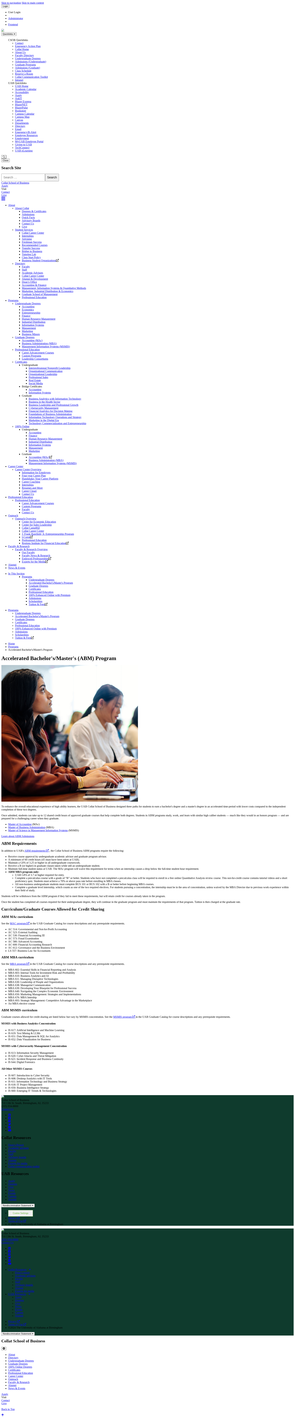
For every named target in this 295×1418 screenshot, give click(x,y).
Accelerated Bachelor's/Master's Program (51, 582)
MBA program (20, 963)
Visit (3, 188)
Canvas (19, 119)
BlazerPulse (21, 107)
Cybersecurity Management (43, 408)
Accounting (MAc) (32, 340)
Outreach (13, 515)
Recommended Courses (34, 245)
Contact (19, 43)
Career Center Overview (28, 469)
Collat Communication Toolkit (31, 76)
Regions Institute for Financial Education (44, 543)
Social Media (36, 383)
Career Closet (29, 491)
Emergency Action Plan (28, 46)
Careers (12, 1196)
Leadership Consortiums (35, 358)
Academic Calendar (25, 89)
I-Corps (26, 537)
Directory (20, 126)
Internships (28, 235)
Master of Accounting (20, 824)
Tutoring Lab (29, 254)
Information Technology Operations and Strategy (55, 417)
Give (4, 195)
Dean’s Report (16, 1144)
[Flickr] (9, 1127)
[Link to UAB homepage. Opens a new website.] (2, 1096)
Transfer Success (31, 248)
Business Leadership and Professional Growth (53, 404)
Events (12, 1193)
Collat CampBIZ (31, 527)
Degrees (12, 1184)
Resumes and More (32, 487)
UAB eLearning (24, 150)
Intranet (19, 80)
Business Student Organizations (39, 260)
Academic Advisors (32, 272)
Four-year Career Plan (34, 475)
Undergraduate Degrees (28, 58)
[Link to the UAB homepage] (2, 30)
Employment (22, 138)
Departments (22, 123)
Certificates (21, 361)
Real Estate (35, 380)
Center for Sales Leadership (37, 524)
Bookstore (20, 110)
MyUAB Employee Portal (29, 141)
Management (29, 328)
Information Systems (33, 325)
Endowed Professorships (35, 558)
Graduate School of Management (40, 294)
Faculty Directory (24, 55)
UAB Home (21, 86)
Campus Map (22, 116)
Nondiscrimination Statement (17, 1205)
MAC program (20, 923)
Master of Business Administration (26, 827)
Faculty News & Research (36, 555)
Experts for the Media (33, 561)
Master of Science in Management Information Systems (38, 830)
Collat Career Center (33, 232)
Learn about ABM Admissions (17, 836)
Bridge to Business (32, 251)
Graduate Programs (25, 64)
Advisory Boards (31, 220)
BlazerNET (21, 104)
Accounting (28, 306)
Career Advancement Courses (38, 352)
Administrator (15, 18)
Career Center (15, 466)
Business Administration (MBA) (39, 343)
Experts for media (17, 1163)
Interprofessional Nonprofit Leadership (50, 368)
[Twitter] (9, 1124)
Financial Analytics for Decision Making (50, 411)
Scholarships (35, 601)
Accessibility (22, 92)
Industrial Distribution (33, 321)
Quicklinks (8, 34)
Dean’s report (22, 1272)
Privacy (14, 1218)
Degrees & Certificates (34, 211)
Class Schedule (23, 70)
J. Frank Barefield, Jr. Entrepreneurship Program (48, 534)
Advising (27, 239)
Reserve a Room (24, 73)
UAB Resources (17, 1294)
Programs (13, 300)
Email (18, 129)
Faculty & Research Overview (31, 549)
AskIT (18, 98)
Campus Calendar (24, 113)
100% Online (22, 426)
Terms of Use (17, 1221)
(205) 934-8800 (9, 1239)
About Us (20, 52)
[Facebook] (9, 1118)
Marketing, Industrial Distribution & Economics (47, 291)
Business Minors (31, 334)
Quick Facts (28, 217)
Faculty (26, 266)
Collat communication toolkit (23, 1166)
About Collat (22, 208)
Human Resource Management (38, 318)
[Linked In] (9, 1115)
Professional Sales (38, 377)
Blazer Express (23, 101)
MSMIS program (124, 1016)
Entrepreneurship (31, 312)
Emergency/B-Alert (25, 132)
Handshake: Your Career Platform (40, 478)
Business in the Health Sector (44, 401)
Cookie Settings (21, 1213)
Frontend (13, 24)
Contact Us (28, 223)
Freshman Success (32, 242)
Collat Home (22, 49)
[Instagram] (9, 1121)
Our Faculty (28, 552)
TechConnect (22, 147)
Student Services (24, 229)
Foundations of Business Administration (50, 414)
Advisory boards (17, 1157)
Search (52, 177)
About (11, 205)
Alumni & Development (35, 278)
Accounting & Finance (34, 285)
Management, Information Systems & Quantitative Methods (54, 288)
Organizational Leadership (43, 374)
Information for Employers (36, 472)
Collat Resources (17, 1269)
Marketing (27, 331)
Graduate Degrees (24, 337)
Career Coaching (31, 481)
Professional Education (34, 297)
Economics (28, 309)
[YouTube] (9, 1130)
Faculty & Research (19, 546)
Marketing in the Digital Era (44, 420)
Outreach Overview (25, 518)
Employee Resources (26, 135)
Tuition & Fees (37, 604)
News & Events (16, 567)
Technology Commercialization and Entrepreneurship (57, 423)
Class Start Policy (31, 257)
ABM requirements (36, 850)
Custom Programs (31, 355)
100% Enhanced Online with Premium (49, 595)
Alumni (12, 564)
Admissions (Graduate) (27, 67)
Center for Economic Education (39, 521)
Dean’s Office (29, 282)
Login (5, 6)
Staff (24, 269)
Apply (18, 95)
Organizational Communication (45, 371)
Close (5, 160)
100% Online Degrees (20, 1366)
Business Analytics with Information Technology (55, 398)
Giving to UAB (23, 144)
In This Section (16, 573)
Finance (26, 315)
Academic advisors (18, 1148)
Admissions (28, 214)
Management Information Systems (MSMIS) (46, 346)
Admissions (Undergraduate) (30, 61)
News (11, 1190)
